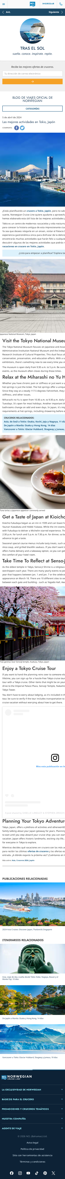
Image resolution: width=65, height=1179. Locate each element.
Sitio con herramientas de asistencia (33, 1155)
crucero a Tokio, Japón (39, 210)
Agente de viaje (11, 1128)
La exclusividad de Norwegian (21, 1089)
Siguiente (54, 12)
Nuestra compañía (14, 1118)
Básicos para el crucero (18, 1099)
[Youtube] (28, 1173)
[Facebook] (16, 128)
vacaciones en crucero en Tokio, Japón (23, 246)
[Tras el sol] (32, 31)
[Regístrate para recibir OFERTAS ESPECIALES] (32, 81)
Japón (31, 860)
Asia (13, 860)
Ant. (8, 12)
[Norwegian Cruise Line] (32, 4)
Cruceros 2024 (22, 860)
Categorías (32, 108)
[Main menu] (3, 4)
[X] (53, 1173)
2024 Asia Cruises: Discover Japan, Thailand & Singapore (27, 929)
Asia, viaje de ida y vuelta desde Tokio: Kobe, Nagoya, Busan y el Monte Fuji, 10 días (30, 978)
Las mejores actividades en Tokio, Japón (28, 122)
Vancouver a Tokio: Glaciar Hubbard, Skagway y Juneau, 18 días (30, 1057)
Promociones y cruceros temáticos (25, 1109)
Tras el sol (32, 48)
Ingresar (48, 3)
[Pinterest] (45, 1173)
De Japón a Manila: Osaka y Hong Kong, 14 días (29, 425)
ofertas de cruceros (38, 851)
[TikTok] (36, 1173)
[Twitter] (22, 128)
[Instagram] (20, 1173)
